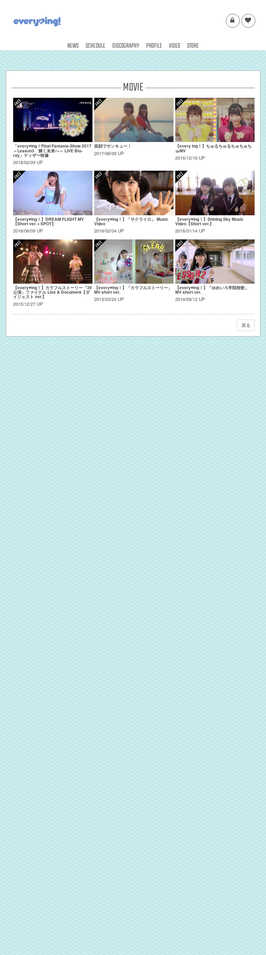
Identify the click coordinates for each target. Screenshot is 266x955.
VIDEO (174, 46)
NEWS (73, 46)
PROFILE (154, 46)
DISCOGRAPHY (125, 46)
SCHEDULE (95, 46)
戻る (245, 325)
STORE (193, 46)
